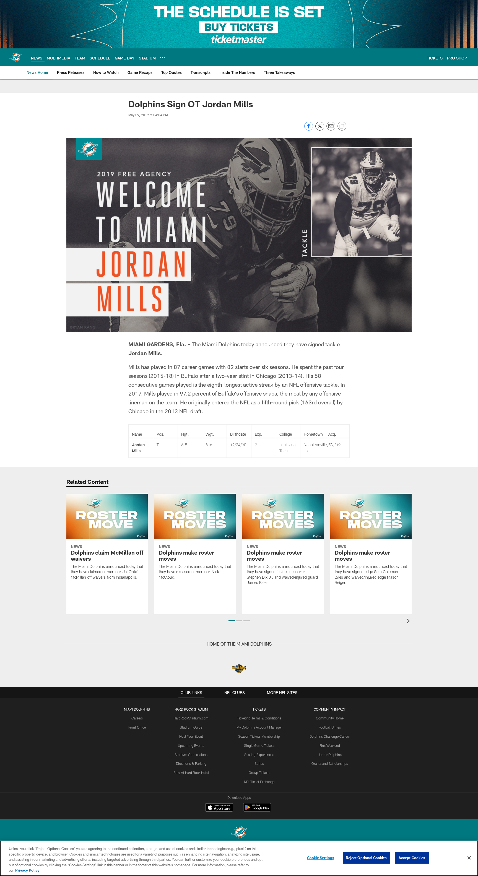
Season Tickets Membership (259, 736)
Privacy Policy (27, 870)
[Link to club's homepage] (15, 57)
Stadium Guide (191, 727)
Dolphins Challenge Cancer (330, 736)
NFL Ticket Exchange (259, 782)
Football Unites (330, 727)
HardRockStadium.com (191, 718)
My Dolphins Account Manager (259, 727)
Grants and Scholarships (329, 763)
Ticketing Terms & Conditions (259, 718)
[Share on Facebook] (308, 129)
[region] (239, 858)
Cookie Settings (320, 858)
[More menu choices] (162, 57)
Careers (137, 718)
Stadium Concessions (191, 755)
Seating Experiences (259, 755)
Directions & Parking (191, 763)
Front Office (137, 727)
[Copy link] (341, 126)
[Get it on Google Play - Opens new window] (257, 810)
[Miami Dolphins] (239, 833)
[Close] (469, 858)
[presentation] (409, 622)
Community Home (330, 718)
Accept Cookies (412, 858)
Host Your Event (191, 736)
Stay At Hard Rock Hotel (191, 772)
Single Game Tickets (259, 745)
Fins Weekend (329, 745)
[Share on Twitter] (319, 129)
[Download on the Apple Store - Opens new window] (219, 808)
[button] (231, 621)
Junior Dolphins (330, 755)
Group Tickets (259, 772)
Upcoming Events (191, 745)
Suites (259, 763)
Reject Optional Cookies (366, 858)
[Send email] (330, 129)
